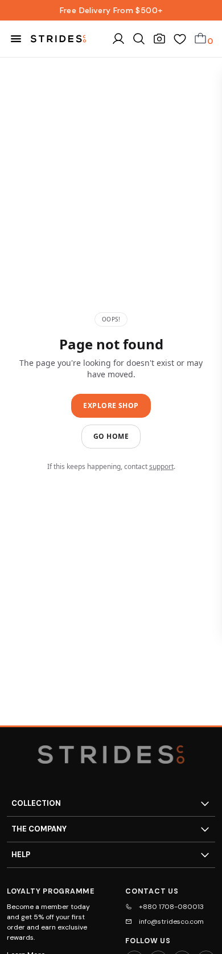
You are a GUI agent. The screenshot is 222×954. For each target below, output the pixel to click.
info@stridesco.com (171, 921)
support (161, 466)
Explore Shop (111, 405)
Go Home (111, 436)
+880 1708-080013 (171, 906)
